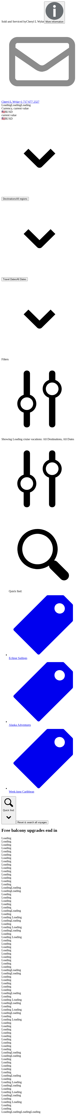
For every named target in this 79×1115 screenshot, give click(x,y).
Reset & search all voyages (32, 822)
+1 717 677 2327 (29, 101)
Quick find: (9, 810)
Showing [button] (7, 439)
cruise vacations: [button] (32, 439)
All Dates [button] (68, 439)
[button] (39, 155)
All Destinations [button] (52, 439)
